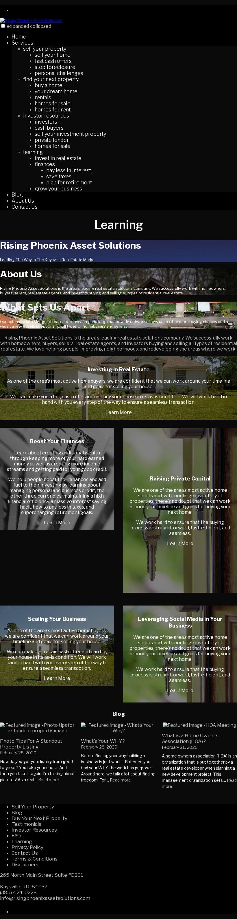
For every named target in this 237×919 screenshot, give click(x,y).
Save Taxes (58, 176)
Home (19, 37)
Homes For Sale (53, 103)
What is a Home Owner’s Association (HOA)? (190, 738)
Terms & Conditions (35, 859)
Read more (48, 779)
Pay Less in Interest (68, 170)
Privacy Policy (27, 847)
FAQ (16, 836)
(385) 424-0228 (18, 892)
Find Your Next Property (51, 79)
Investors (46, 122)
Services (22, 43)
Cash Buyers (49, 128)
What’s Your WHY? (103, 741)
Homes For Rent (53, 110)
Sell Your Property (44, 49)
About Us (23, 201)
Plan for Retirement (69, 182)
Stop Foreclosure (55, 67)
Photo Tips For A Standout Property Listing (31, 744)
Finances (45, 164)
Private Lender (52, 140)
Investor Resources (46, 116)
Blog (17, 195)
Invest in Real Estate (58, 158)
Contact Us (25, 207)
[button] (3, 26)
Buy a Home (48, 85)
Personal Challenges (59, 73)
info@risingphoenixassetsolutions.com (45, 898)
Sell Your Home (53, 55)
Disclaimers (25, 864)
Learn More (118, 412)
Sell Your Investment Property (70, 134)
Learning (33, 152)
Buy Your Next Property (39, 818)
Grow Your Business (58, 189)
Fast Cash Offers (53, 61)
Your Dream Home (56, 91)
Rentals (43, 97)
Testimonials (26, 824)
